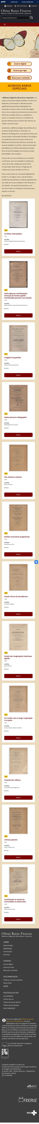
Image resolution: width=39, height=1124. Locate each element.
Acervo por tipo (8, 967)
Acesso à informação (27, 2)
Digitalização (7, 948)
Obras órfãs (7, 983)
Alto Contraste (22, 6)
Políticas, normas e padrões (12, 980)
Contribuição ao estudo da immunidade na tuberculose (15, 900)
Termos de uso (8, 999)
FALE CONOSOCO (9, 1008)
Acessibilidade (8, 996)
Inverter (34, 6)
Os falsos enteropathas (13, 234)
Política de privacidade (11, 1005)
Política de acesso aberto (12, 1002)
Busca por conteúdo (10, 970)
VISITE (5, 986)
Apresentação (8, 945)
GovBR (3, 2)
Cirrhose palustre (10, 840)
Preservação (7, 952)
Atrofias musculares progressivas (17, 537)
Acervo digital (8, 964)
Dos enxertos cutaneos (13, 477)
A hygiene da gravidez (12, 357)
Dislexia (9, 6)
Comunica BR (14, 2)
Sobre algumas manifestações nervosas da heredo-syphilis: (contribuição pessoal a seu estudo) (17, 295)
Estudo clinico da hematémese (16, 596)
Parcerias (6, 955)
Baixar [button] (18, 251)
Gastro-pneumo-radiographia (15, 417)
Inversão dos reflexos (12, 780)
